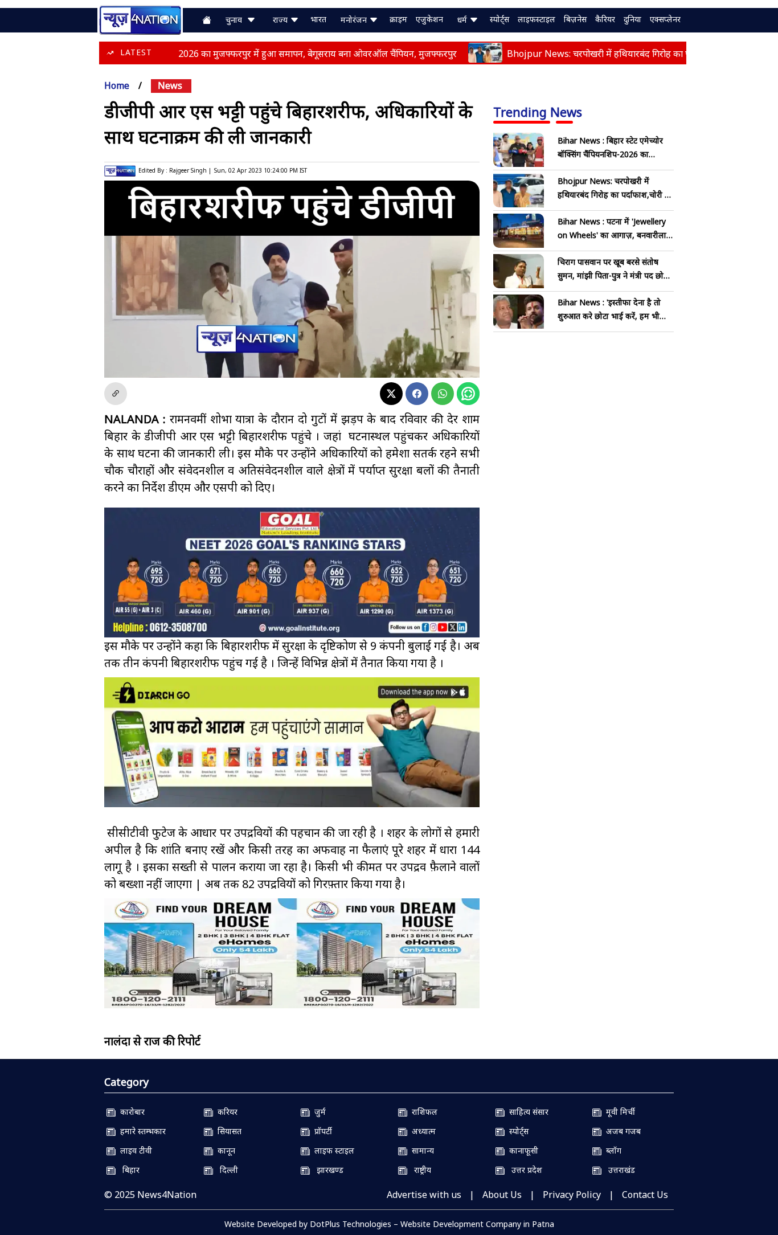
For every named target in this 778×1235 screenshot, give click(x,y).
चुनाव (236, 19)
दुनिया (632, 19)
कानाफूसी (521, 1150)
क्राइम (398, 19)
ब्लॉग (611, 1150)
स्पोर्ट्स (499, 19)
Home (116, 85)
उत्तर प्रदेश (523, 1169)
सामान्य (420, 1150)
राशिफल (422, 1111)
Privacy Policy (572, 1194)
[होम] (140, 19)
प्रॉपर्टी (321, 1131)
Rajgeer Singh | (190, 170)
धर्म (463, 19)
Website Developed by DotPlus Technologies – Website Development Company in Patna (389, 1223)
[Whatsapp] (442, 393)
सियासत (227, 1131)
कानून (224, 1150)
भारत (318, 19)
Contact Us (645, 1194)
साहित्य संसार (526, 1111)
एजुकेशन (429, 19)
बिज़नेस (575, 19)
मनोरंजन (355, 19)
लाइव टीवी (134, 1150)
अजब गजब (621, 1131)
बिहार (128, 1169)
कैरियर (605, 19)
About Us (502, 1194)
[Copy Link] (115, 393)
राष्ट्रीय (419, 1169)
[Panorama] (292, 953)
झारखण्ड (326, 1169)
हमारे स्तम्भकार (141, 1131)
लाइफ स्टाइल (332, 1150)
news (170, 85)
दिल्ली (225, 1169)
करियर (225, 1111)
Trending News (537, 111)
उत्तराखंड (618, 1169)
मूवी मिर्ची (618, 1111)
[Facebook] (417, 393)
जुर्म (318, 1111)
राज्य (281, 19)
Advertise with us (424, 1194)
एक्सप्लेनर (665, 19)
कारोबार (130, 1111)
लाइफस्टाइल (536, 19)
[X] (391, 393)
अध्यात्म (421, 1131)
